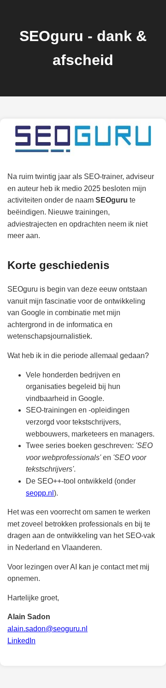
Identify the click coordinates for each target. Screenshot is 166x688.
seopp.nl (40, 493)
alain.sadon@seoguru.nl (47, 629)
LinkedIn (21, 641)
